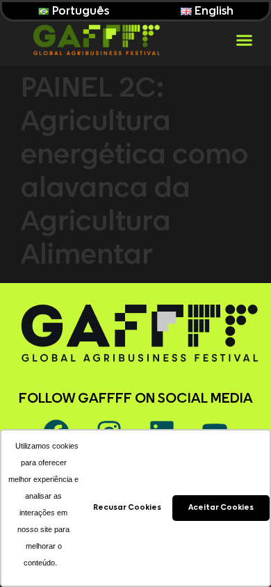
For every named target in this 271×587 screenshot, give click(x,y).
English (212, 11)
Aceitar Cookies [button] (221, 507)
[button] (244, 40)
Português (79, 11)
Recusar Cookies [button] (127, 507)
